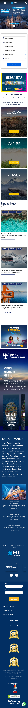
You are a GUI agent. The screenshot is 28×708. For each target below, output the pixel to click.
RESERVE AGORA (14, 131)
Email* (6, 589)
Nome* (7, 583)
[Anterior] (11, 575)
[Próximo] (16, 575)
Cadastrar (14, 599)
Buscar (14, 64)
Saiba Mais (8, 241)
